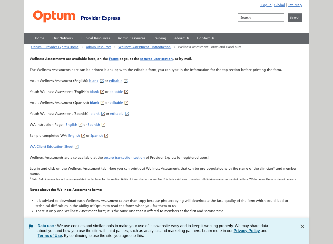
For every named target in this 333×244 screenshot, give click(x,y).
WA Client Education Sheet (51, 147)
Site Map (295, 5)
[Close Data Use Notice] (302, 226)
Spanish (94, 125)
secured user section (156, 59)
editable (115, 81)
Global (279, 5)
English (71, 125)
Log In (266, 5)
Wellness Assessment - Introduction (144, 47)
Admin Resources (98, 47)
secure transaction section (124, 158)
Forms (113, 59)
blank (93, 81)
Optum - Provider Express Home (54, 47)
